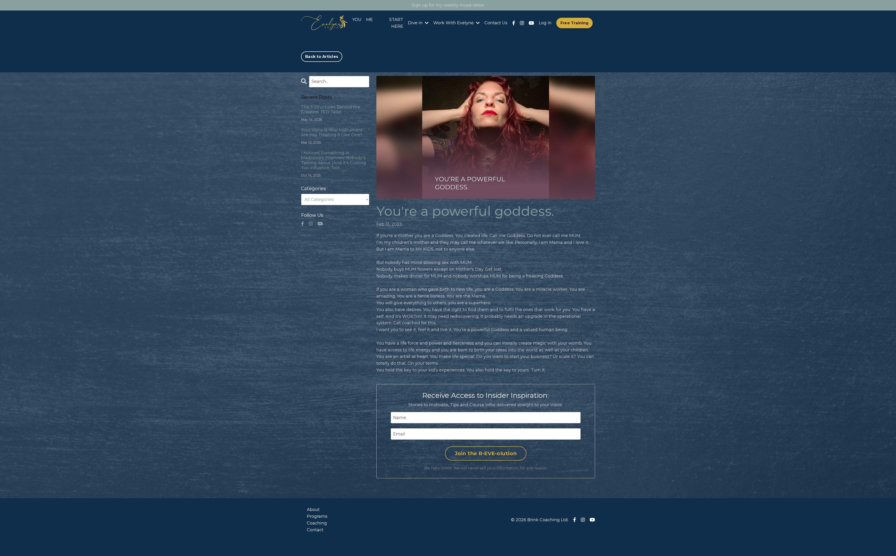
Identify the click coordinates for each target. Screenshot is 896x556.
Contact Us (496, 22)
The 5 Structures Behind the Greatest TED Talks (330, 110)
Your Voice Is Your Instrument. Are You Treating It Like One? (332, 133)
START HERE (396, 23)
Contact (315, 529)
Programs (317, 516)
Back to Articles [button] (321, 56)
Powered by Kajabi (580, 544)
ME (369, 19)
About (313, 509)
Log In (545, 22)
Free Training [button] (574, 23)
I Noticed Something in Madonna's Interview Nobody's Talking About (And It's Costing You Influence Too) (333, 160)
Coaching (317, 523)
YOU (356, 19)
